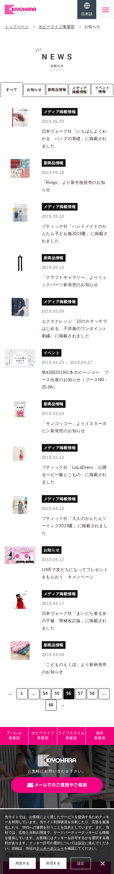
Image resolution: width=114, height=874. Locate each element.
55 (56, 693)
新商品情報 (57, 89)
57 (80, 693)
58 (92, 693)
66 (51, 705)
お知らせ (34, 89)
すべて (11, 89)
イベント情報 (102, 89)
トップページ (17, 26)
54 (45, 693)
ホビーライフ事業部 (57, 26)
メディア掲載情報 (79, 90)
